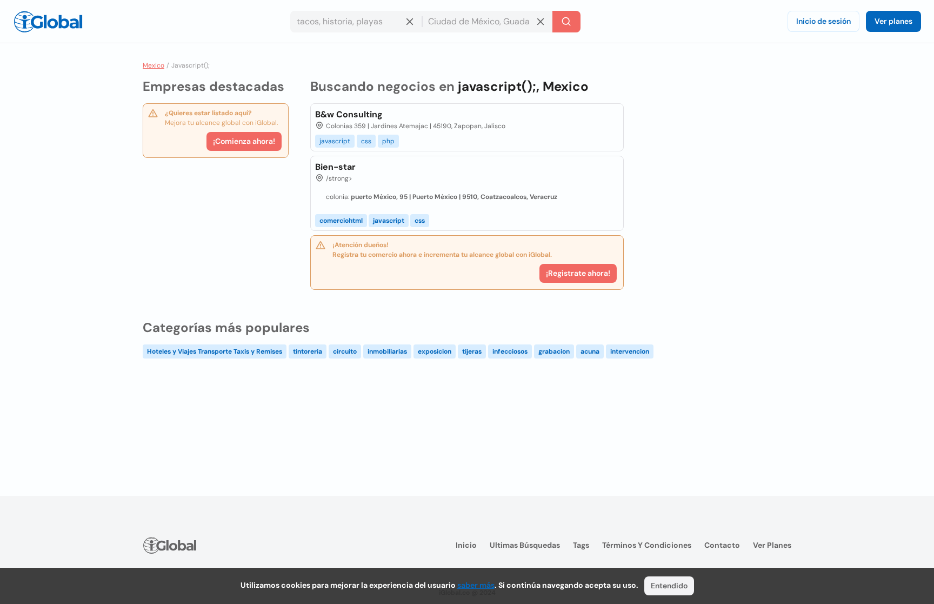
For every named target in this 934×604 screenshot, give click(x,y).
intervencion (629, 351)
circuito (345, 351)
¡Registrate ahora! (578, 273)
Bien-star (335, 166)
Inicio (466, 545)
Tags (581, 545)
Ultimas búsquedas (525, 545)
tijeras (472, 351)
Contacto (722, 545)
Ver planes (893, 21)
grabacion (554, 351)
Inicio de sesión (823, 21)
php (388, 141)
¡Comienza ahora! (244, 141)
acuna (590, 351)
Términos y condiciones (646, 545)
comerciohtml (341, 220)
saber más (476, 585)
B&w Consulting (349, 114)
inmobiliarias (387, 351)
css (366, 141)
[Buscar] (566, 21)
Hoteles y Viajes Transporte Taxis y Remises (214, 351)
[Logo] (48, 21)
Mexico (153, 65)
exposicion (434, 351)
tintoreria (307, 351)
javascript (334, 141)
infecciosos (510, 351)
